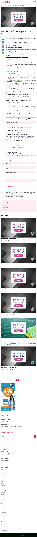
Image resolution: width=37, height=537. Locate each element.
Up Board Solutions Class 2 (15, 342)
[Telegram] (3, 50)
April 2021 (2, 517)
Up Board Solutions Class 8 (7, 344)
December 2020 (3, 524)
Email (7, 168)
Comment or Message (11, 172)
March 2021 (2, 519)
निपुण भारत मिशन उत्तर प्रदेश (4, 421)
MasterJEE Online (26, 535)
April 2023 (2, 481)
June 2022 (2, 496)
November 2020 (3, 526)
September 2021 (3, 512)
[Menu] (35, 2)
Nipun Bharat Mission (4, 449)
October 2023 (3, 479)
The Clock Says (5, 207)
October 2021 (3, 510)
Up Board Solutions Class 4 (5, 29)
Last (22, 166)
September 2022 (3, 490)
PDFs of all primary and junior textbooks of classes (15, 195)
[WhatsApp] (3, 53)
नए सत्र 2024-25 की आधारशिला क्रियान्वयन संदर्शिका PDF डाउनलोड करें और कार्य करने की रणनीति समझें (15, 423)
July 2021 (2, 515)
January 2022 (3, 505)
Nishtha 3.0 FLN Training (4, 451)
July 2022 (2, 494)
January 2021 (3, 523)
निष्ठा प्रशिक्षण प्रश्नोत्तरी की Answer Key (7, 432)
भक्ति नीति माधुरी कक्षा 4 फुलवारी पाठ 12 (8, 238)
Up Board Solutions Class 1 (5, 342)
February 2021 (3, 521)
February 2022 (3, 503)
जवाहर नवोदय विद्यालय (11, 186)
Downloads (2, 447)
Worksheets (2, 469)
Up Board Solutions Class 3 (25, 342)
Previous (5, 204)
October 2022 (3, 488)
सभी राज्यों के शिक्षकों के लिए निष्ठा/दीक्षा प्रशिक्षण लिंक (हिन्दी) (11, 430)
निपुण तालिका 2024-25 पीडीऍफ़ (5, 419)
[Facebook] (3, 42)
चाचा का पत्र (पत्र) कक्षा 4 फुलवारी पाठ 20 (8, 202)
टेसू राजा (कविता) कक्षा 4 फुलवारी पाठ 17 (8, 289)
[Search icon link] (33, 1)
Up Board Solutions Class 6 (22, 343)
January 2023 (3, 485)
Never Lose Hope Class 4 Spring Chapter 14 (9, 367)
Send (8, 180)
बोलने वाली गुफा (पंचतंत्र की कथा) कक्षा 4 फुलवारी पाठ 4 (11, 314)
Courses (2, 339)
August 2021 (2, 514)
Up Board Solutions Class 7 (5, 465)
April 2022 (2, 499)
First (6, 166)
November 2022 (3, 487)
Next (3, 209)
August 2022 (3, 492)
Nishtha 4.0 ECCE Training (5, 453)
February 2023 (3, 483)
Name (7, 163)
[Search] (35, 436)
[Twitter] (3, 45)
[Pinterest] (3, 47)
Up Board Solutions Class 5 (12, 343)
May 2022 (2, 497)
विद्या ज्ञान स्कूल (10, 187)
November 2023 (3, 478)
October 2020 (3, 528)
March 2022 (2, 501)
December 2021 (3, 506)
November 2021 (3, 508)
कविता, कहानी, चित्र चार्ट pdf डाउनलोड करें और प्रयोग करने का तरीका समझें (11, 426)
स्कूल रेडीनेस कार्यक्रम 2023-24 (5, 424)
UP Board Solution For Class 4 (7, 263)
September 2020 (3, 530)
